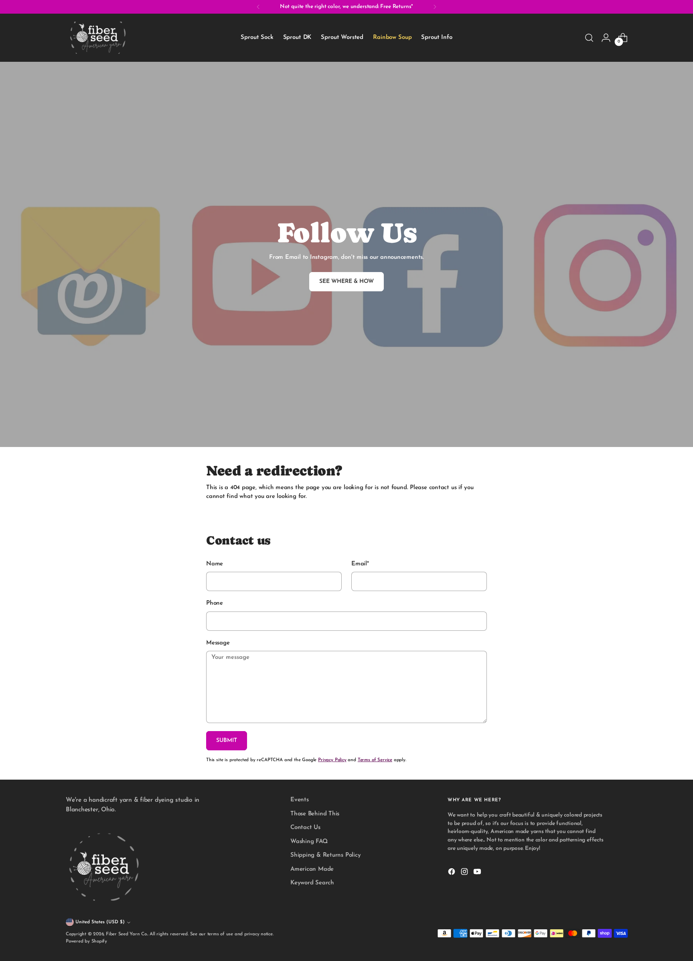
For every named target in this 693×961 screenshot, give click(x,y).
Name (214, 564)
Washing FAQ (309, 842)
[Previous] (258, 7)
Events (299, 800)
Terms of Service (375, 760)
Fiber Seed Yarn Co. (127, 934)
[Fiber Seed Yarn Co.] (98, 38)
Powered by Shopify (86, 941)
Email (360, 564)
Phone (214, 603)
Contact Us (305, 828)
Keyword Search (312, 883)
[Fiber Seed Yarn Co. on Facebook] (452, 873)
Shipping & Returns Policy (325, 855)
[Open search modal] (589, 38)
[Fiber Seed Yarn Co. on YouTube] (478, 873)
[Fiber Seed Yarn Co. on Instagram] (465, 873)
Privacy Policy (332, 760)
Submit (226, 741)
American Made (312, 869)
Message (217, 643)
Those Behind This (314, 814)
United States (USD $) (100, 922)
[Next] (435, 7)
